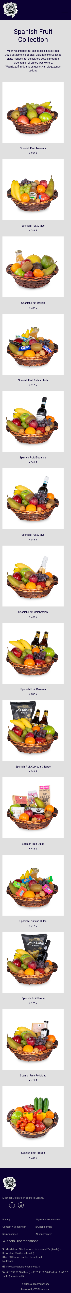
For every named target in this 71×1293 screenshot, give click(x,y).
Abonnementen (44, 1234)
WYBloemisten (42, 1289)
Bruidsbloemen (44, 1226)
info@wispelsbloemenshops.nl (23, 1266)
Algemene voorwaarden (48, 1219)
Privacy (6, 1219)
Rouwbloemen (10, 1234)
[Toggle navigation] (64, 10)
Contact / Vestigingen (14, 1226)
